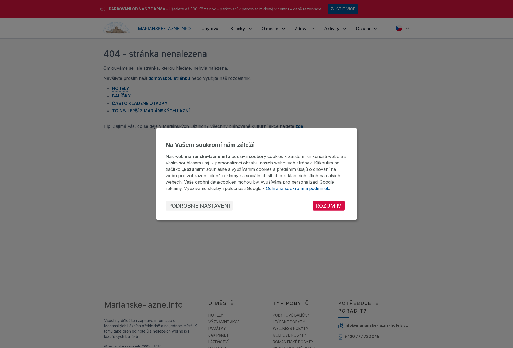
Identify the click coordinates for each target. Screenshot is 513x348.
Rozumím (329, 206)
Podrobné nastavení (199, 206)
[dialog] (256, 174)
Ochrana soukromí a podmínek (297, 188)
